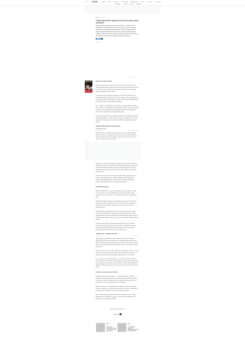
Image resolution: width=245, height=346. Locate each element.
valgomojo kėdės (132, 97)
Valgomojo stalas (100, 238)
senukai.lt (114, 296)
